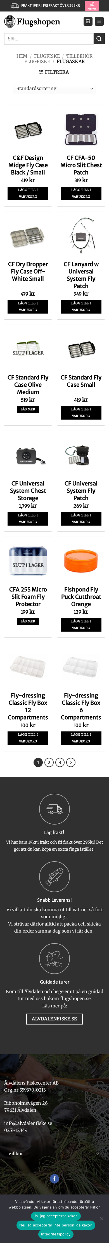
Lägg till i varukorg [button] (28, 193)
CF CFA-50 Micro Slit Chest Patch (81, 165)
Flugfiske (47, 56)
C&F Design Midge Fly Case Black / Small (28, 165)
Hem (21, 56)
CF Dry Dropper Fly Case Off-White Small (28, 271)
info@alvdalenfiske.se (28, 1123)
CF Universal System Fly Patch (81, 490)
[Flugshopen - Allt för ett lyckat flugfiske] (32, 21)
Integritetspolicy (55, 1234)
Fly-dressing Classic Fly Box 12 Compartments (28, 706)
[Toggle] (97, 1153)
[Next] (71, 762)
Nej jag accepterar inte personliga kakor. (56, 1225)
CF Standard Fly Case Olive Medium (28, 384)
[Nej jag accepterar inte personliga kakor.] (101, 1220)
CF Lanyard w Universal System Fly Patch (81, 275)
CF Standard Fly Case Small (81, 381)
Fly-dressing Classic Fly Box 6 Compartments (81, 706)
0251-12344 (16, 1130)
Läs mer (28, 409)
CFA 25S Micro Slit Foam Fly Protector (28, 596)
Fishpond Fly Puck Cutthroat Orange (81, 596)
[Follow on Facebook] (54, 1179)
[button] (88, 21)
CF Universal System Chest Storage (28, 490)
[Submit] (99, 38)
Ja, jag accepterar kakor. (56, 1216)
